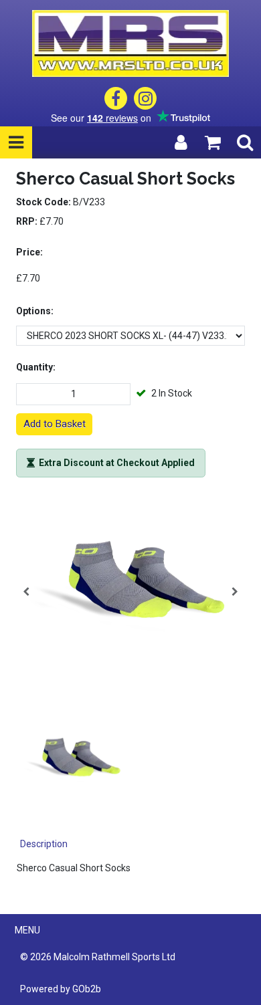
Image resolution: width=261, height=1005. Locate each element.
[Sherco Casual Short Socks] (130, 591)
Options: (35, 311)
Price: (29, 252)
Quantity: (36, 367)
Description (44, 844)
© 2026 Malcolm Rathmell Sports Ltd (97, 957)
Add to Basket (54, 424)
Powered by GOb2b (60, 989)
